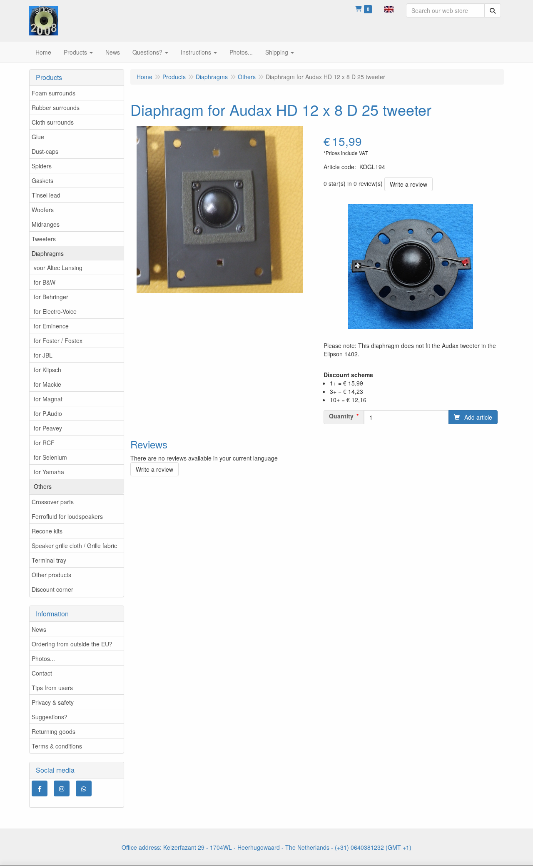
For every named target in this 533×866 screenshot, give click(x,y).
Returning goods (53, 731)
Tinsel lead (46, 195)
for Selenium (50, 457)
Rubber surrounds (56, 107)
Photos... (43, 658)
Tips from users (52, 687)
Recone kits (47, 531)
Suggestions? (49, 717)
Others (43, 486)
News (39, 629)
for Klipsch (47, 369)
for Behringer (51, 297)
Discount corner (52, 589)
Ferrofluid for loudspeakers (67, 516)
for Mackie (47, 384)
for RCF (44, 442)
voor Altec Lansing (58, 267)
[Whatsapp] (84, 788)
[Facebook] (39, 788)
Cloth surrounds (53, 122)
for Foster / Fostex (58, 340)
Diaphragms (48, 253)
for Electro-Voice (55, 311)
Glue (38, 137)
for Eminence (51, 326)
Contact (42, 673)
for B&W (44, 282)
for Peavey (48, 428)
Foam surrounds (53, 93)
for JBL (43, 355)
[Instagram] (62, 788)
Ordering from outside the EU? (72, 644)
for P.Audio (48, 413)
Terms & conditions (57, 746)
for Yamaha (49, 472)
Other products (51, 575)
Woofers (43, 209)
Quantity (341, 416)
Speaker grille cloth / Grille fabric (74, 545)
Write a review (408, 184)
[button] (389, 8)
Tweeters (44, 239)
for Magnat (48, 399)
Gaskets (42, 180)
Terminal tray (49, 560)
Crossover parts (53, 502)
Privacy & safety (53, 702)
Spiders (42, 166)
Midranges (46, 224)
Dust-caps (45, 151)
